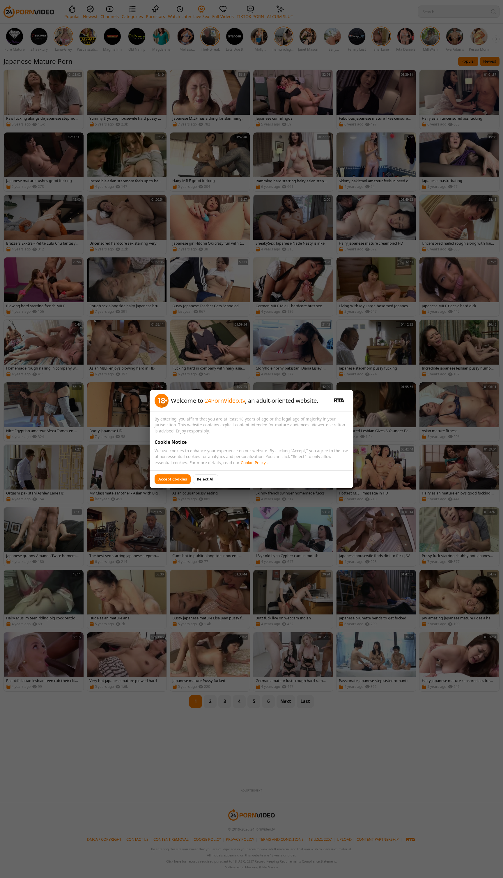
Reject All (206, 479)
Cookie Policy (254, 462)
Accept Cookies (172, 479)
